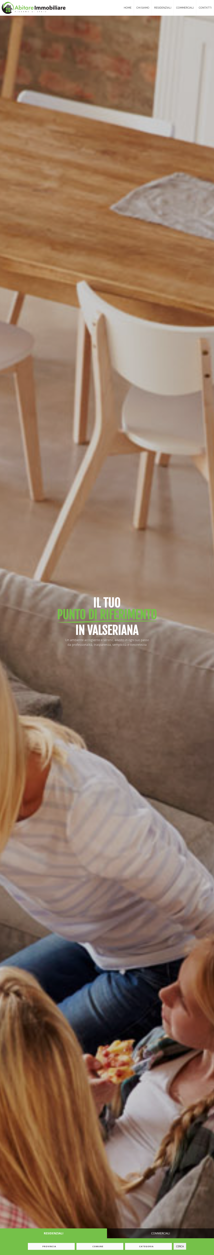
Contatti (205, 7)
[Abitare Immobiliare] (32, 7)
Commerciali (185, 7)
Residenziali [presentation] (53, 1233)
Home (127, 7)
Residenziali (162, 7)
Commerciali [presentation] (160, 1233)
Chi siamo (142, 7)
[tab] (53, 1233)
